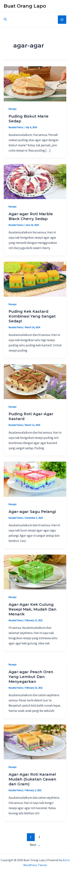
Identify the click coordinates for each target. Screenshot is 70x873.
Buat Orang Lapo (25, 6)
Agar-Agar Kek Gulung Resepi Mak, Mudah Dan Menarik (32, 609)
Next (35, 845)
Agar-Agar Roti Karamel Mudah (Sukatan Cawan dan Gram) (32, 779)
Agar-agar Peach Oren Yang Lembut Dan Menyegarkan (31, 677)
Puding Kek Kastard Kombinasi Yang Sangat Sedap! (32, 316)
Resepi (12, 108)
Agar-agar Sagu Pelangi (32, 511)
